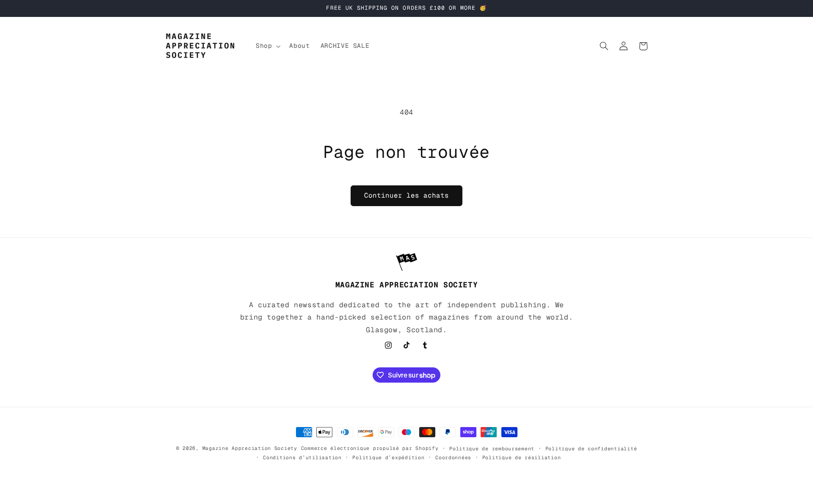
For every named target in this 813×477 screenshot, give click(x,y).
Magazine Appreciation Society (249, 448)
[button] (267, 46)
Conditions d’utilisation (302, 457)
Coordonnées (453, 457)
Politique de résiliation (521, 457)
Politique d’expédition (388, 457)
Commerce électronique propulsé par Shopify (370, 448)
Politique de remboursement (491, 448)
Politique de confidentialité (591, 448)
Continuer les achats (406, 195)
